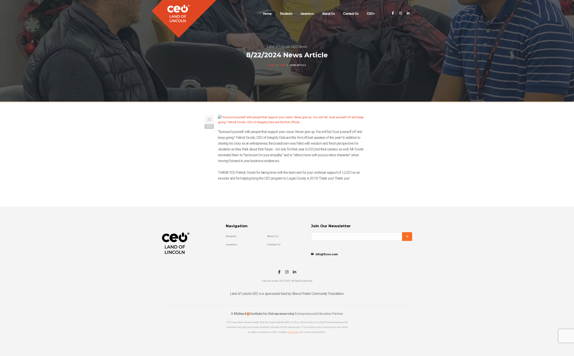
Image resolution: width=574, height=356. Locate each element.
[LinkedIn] (408, 13)
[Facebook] (393, 13)
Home (267, 13)
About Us (328, 13)
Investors (307, 13)
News (282, 65)
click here (293, 332)
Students (286, 13)
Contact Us (351, 13)
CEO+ (370, 13)
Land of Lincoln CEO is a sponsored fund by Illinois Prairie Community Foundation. (287, 294)
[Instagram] (400, 13)
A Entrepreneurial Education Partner (287, 313)
